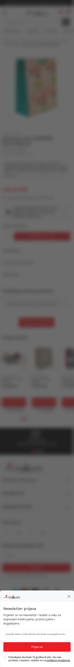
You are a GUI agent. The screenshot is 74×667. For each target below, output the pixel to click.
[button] (69, 596)
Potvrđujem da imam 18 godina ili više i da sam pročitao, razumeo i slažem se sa (39, 659)
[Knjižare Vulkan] (11, 595)
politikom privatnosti (58, 660)
